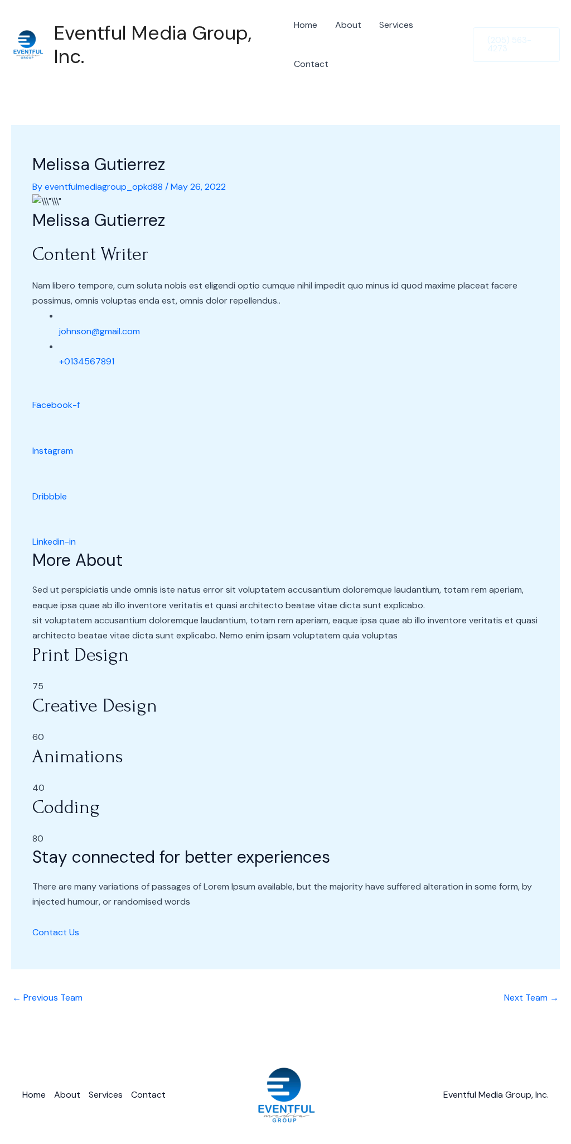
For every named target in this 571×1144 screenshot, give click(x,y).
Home (305, 25)
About (348, 25)
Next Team (531, 997)
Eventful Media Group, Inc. (152, 44)
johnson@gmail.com (99, 331)
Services (396, 25)
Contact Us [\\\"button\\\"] (55, 932)
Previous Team (47, 997)
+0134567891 (86, 361)
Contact (311, 64)
